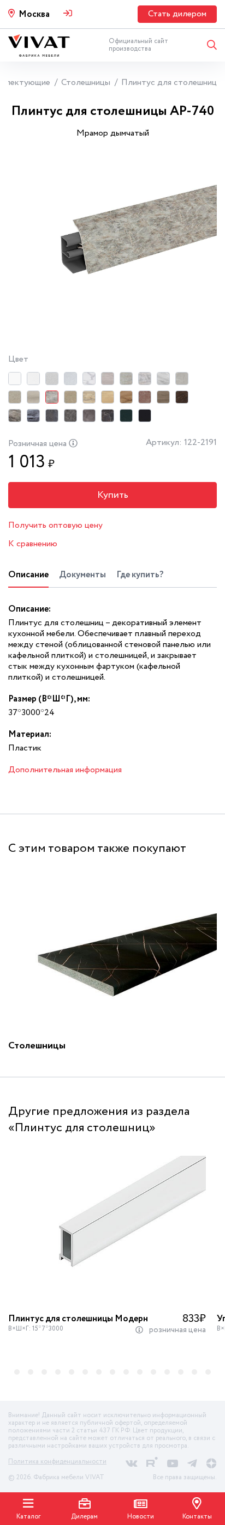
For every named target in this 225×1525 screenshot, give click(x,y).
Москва (34, 14)
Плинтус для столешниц (169, 82)
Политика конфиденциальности (57, 1461)
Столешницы (85, 82)
